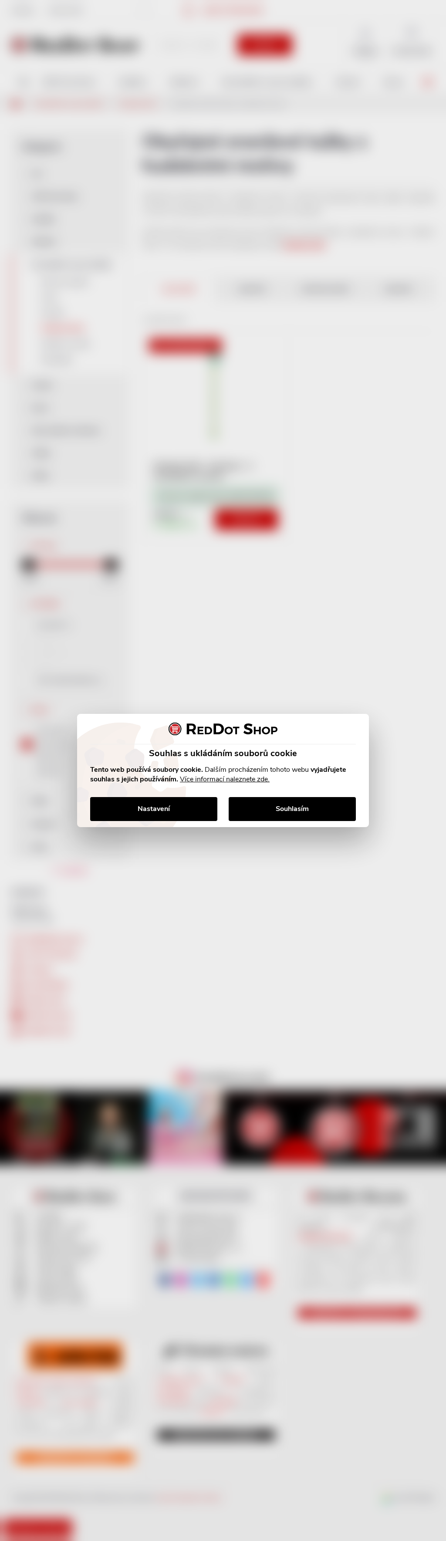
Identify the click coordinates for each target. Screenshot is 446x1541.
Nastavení (154, 809)
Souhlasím (292, 809)
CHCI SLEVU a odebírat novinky (73, 1479)
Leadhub (84, 1518)
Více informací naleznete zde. (225, 779)
